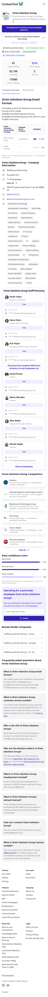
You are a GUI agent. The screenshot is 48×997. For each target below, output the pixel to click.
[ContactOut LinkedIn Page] (3, 985)
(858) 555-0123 (13, 194)
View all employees (24, 466)
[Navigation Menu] (44, 4)
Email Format (28, 90)
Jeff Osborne (29, 758)
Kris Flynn (15, 343)
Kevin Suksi (16, 296)
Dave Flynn (18, 758)
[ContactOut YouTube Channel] (8, 985)
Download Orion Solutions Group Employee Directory (24, 28)
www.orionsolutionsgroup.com (20, 199)
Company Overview (10, 90)
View (24, 304)
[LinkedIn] (13, 21)
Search (25, 618)
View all (22, 550)
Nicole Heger (16, 444)
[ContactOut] (13, 4)
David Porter (16, 374)
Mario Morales (17, 397)
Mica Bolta (15, 420)
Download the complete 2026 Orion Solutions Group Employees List (24, 367)
